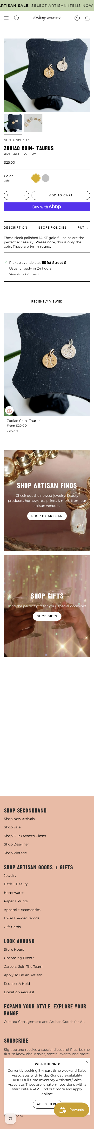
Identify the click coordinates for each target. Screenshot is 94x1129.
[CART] (87, 18)
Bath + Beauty (16, 884)
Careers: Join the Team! (23, 966)
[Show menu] (6, 18)
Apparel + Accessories (22, 910)
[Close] (86, 1061)
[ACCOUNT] (77, 18)
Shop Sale (12, 827)
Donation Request (19, 992)
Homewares (14, 892)
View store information (25, 274)
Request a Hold (17, 983)
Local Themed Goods (21, 918)
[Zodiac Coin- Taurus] (47, 364)
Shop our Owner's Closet (25, 836)
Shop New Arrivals (19, 819)
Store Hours (14, 949)
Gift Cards (12, 927)
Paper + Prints (16, 901)
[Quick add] (9, 410)
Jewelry (10, 875)
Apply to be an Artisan (23, 975)
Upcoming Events (19, 958)
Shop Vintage (15, 853)
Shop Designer (16, 844)
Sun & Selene (17, 140)
